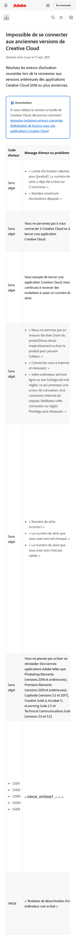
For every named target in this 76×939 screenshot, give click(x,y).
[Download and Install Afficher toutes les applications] (71, 17)
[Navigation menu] (6, 5)
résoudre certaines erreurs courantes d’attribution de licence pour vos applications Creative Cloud (36, 125)
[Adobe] (20, 5)
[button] (48, 5)
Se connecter (63, 5)
